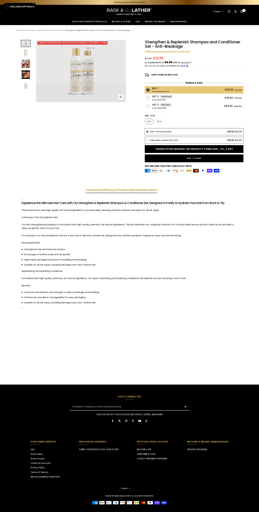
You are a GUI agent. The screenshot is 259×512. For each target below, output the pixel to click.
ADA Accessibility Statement (45, 476)
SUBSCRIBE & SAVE (146, 454)
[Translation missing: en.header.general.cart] (241, 11)
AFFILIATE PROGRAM (197, 449)
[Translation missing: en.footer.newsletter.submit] (185, 407)
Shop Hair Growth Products (89, 21)
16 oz (159, 121)
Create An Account (41, 463)
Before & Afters (121, 21)
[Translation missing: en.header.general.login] (235, 11)
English (217, 11)
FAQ (138, 21)
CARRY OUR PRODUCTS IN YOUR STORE (98, 449)
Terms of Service (39, 472)
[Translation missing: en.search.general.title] (229, 11)
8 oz (149, 121)
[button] (194, 62)
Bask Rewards (178, 21)
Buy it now (194, 158)
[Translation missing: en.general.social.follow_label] (112, 421)
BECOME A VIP (144, 449)
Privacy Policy (38, 467)
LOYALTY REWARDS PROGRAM (152, 458)
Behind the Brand (155, 21)
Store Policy (37, 454)
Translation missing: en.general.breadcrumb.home (39, 30)
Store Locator (38, 458)
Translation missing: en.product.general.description (121, 190)
